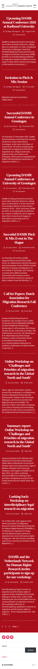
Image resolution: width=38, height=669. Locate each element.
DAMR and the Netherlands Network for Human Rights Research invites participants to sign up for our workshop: (19, 567)
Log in (4, 657)
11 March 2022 (28, 582)
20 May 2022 (28, 383)
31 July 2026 (29, 87)
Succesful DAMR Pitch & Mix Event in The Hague (19, 238)
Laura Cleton (13, 126)
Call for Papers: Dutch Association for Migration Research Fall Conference (19, 300)
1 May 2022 (28, 451)
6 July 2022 (28, 311)
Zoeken (31, 650)
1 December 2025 (28, 126)
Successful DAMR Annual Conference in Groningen (19, 117)
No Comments (20, 35)
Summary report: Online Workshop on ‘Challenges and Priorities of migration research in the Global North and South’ (19, 436)
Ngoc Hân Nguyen (14, 31)
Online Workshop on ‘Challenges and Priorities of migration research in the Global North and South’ (19, 369)
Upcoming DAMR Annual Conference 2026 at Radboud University (19, 22)
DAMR (10, 665)
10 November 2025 (28, 188)
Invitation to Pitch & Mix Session (19, 80)
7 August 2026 (30, 31)
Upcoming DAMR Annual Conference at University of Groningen (19, 179)
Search (4, 646)
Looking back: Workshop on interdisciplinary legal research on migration (19, 503)
